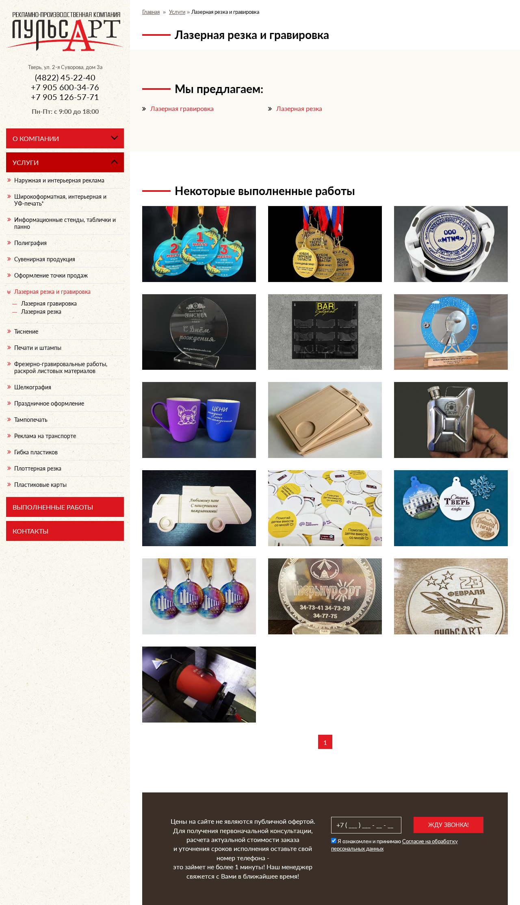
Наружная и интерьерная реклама (59, 180)
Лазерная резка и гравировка (52, 291)
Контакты (30, 531)
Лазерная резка (299, 108)
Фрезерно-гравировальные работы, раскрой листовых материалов (60, 367)
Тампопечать (31, 419)
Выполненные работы (53, 507)
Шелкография (32, 387)
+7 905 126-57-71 (65, 97)
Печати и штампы (37, 347)
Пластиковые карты (40, 484)
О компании (36, 138)
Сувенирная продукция (44, 259)
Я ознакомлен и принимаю (394, 845)
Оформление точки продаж (51, 275)
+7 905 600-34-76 (65, 87)
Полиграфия (30, 242)
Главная (151, 12)
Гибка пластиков (36, 452)
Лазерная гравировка (182, 108)
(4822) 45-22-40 (65, 77)
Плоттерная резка (37, 468)
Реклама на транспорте (45, 435)
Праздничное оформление (49, 403)
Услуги (177, 12)
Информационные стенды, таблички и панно (65, 223)
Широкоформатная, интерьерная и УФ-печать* (60, 200)
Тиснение (26, 331)
